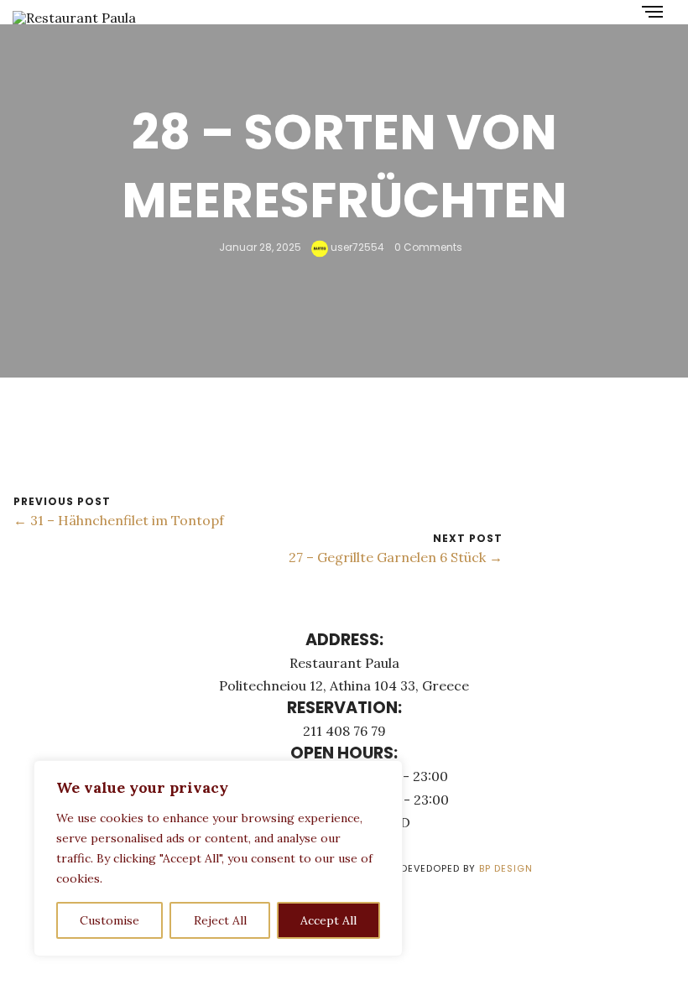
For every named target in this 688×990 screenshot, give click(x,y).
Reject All (220, 920)
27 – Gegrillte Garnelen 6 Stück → (396, 557)
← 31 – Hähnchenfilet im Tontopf (118, 520)
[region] (218, 858)
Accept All (328, 920)
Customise (109, 920)
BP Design (506, 868)
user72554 (356, 247)
